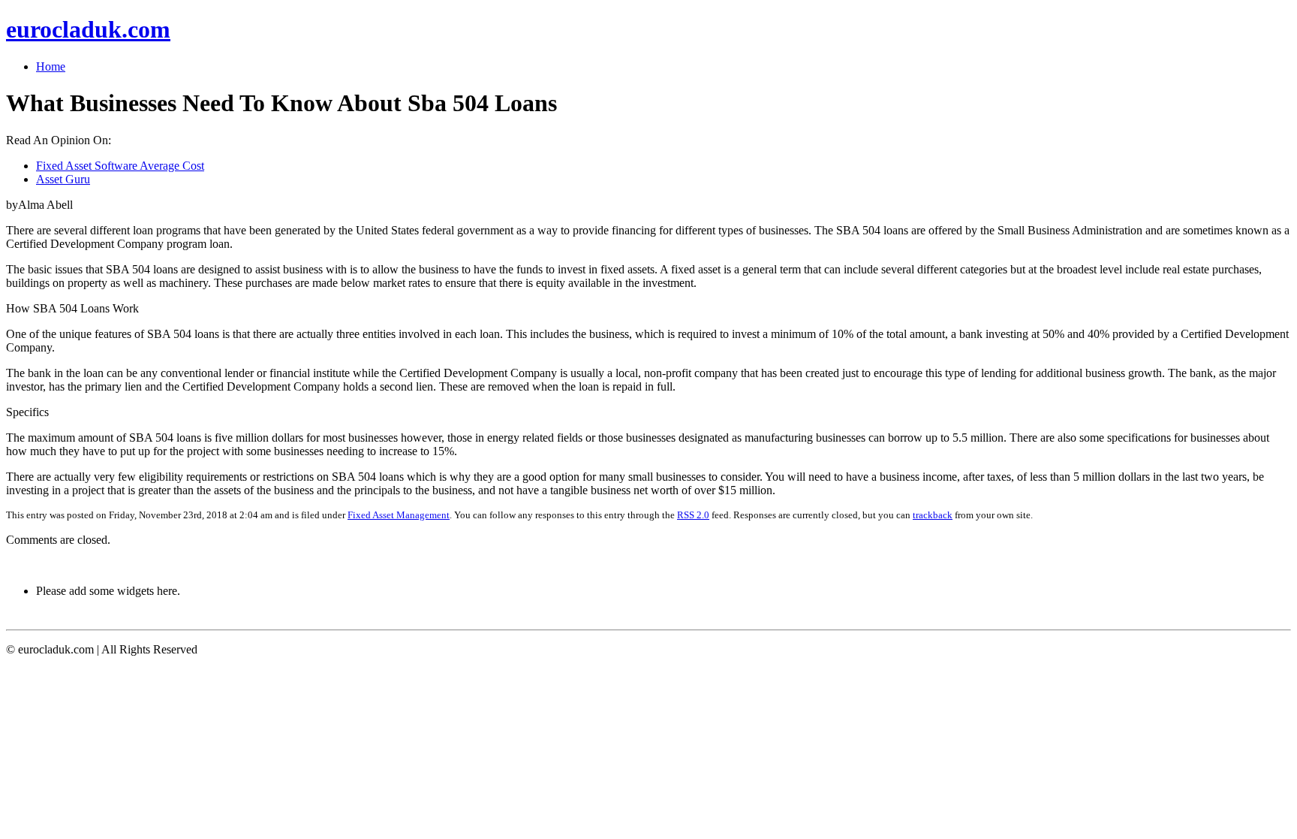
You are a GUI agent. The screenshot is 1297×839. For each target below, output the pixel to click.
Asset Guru (63, 179)
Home (50, 66)
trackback (932, 515)
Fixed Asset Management (399, 515)
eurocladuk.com (88, 29)
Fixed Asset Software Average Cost (120, 165)
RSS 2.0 (693, 515)
